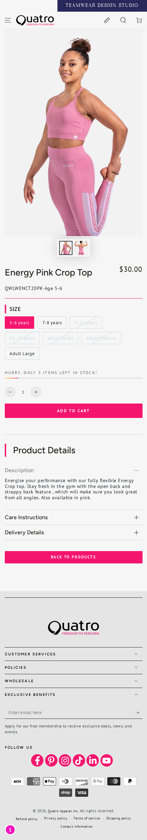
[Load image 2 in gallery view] (81, 248)
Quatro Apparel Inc (63, 811)
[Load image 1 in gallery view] (66, 248)
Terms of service (87, 818)
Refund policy (27, 819)
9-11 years (87, 324)
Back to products (73, 557)
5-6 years (21, 324)
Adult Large (22, 355)
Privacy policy (56, 818)
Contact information (76, 826)
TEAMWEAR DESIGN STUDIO (102, 6)
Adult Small (61, 339)
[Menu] (8, 20)
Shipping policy (118, 818)
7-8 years (54, 324)
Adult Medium (101, 339)
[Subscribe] (139, 713)
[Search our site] (123, 20)
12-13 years (22, 339)
